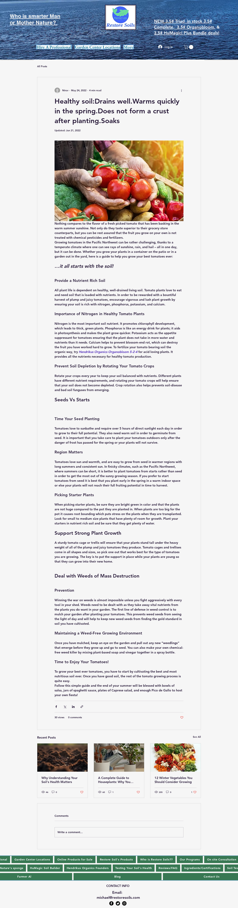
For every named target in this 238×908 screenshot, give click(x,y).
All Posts (42, 66)
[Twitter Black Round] (118, 903)
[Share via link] (81, 706)
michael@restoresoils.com (118, 897)
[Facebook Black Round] (111, 903)
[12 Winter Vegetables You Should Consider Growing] (175, 757)
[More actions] (181, 90)
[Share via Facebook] (56, 706)
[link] (189, 47)
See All (197, 736)
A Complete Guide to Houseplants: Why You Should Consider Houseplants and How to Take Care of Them (116, 780)
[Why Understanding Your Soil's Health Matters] (62, 757)
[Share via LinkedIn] (73, 706)
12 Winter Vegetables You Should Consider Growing (173, 780)
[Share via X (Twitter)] (64, 706)
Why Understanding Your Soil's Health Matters (59, 780)
